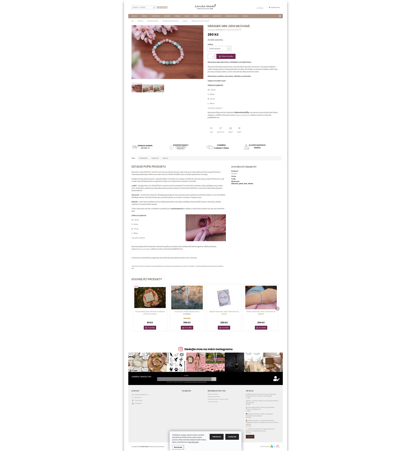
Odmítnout (216, 437)
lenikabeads (138, 403)
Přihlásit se (213, 379)
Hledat (154, 7)
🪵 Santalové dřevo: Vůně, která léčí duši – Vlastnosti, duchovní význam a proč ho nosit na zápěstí (262, 422)
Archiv (250, 437)
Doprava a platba (213, 394)
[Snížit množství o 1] (215, 57)
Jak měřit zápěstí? (215, 108)
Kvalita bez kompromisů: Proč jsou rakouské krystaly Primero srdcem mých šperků (261, 395)
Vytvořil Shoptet (264, 446)
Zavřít (219, 124)
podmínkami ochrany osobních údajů (195, 382)
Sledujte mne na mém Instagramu (208, 349)
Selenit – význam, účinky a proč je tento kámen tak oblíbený (262, 401)
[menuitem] (134, 16)
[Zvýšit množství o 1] (215, 55)
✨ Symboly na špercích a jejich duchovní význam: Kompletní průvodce (260, 430)
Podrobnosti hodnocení (233, 30)
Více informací (193, 442)
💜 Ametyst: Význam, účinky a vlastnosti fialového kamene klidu (259, 415)
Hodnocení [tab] (155, 158)
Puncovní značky (212, 402)
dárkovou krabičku (243, 115)
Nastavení (178, 447)
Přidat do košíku (227, 56)
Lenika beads (138, 400)
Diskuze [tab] (165, 158)
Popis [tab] (133, 158)
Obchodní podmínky (214, 397)
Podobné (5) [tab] (143, 158)
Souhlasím (232, 437)
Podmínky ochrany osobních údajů (218, 399)
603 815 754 (138, 397)
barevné (234, 174)
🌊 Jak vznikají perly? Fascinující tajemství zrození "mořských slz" (260, 408)
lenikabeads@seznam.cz (142, 395)
